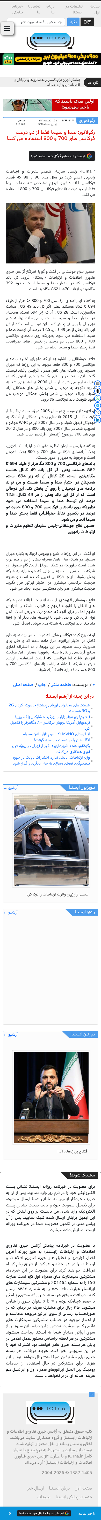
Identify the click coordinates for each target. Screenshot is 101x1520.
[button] (50, 1513)
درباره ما (50, 9)
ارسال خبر (35, 1488)
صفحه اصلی (23, 684)
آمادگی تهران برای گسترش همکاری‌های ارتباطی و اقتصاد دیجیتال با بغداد (47, 82)
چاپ (41, 684)
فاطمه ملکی (60, 684)
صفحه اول (95, 9)
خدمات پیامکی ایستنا (74, 1497)
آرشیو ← (10, 788)
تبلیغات (44, 1497)
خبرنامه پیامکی (17, 9)
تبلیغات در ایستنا (74, 9)
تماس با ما (34, 9)
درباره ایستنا (59, 1488)
